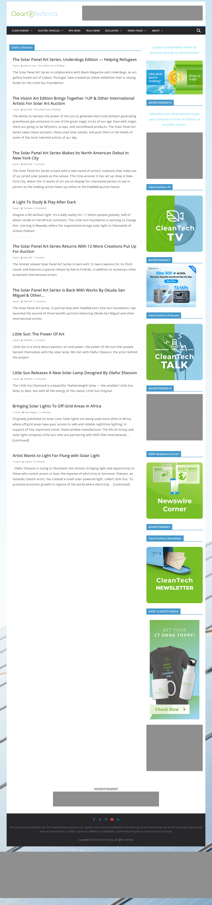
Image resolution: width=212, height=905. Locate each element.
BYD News (74, 30)
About (156, 30)
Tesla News (93, 30)
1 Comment (38, 164)
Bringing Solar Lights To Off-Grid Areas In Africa (57, 406)
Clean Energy (20, 30)
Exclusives (112, 30)
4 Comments (40, 378)
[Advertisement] (142, 13)
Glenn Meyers (31, 412)
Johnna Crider (29, 65)
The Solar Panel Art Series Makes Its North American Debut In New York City (71, 155)
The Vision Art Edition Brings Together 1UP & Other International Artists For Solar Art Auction (73, 100)
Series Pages (135, 30)
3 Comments (40, 208)
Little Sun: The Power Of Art (38, 334)
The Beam (28, 208)
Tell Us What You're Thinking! (51, 65)
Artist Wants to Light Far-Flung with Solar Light (56, 455)
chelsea (28, 461)
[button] (31, 30)
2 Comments (45, 412)
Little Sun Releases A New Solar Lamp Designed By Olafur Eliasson (75, 372)
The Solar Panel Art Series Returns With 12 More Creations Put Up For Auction (74, 248)
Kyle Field (27, 109)
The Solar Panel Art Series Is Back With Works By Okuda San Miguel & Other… (69, 292)
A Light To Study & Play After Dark (44, 202)
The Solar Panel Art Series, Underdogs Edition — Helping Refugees (75, 59)
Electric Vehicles (49, 30)
